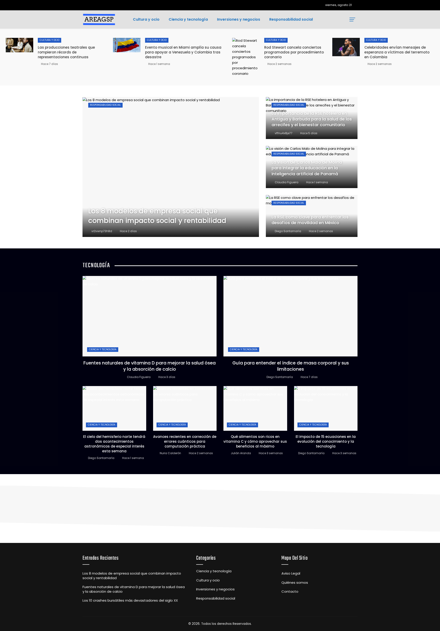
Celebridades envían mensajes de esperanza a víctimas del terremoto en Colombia (396, 52)
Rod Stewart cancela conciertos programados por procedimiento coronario (294, 52)
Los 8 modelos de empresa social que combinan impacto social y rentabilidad (131, 575)
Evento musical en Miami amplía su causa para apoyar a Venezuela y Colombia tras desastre (183, 52)
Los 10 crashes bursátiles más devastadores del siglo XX (130, 600)
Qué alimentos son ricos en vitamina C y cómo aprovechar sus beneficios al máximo (255, 441)
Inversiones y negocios (215, 589)
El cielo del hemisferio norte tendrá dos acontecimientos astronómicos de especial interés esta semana (114, 443)
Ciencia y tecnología (102, 349)
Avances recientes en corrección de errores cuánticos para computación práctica (184, 441)
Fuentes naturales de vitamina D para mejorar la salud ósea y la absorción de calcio (149, 366)
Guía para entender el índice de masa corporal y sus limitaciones (290, 366)
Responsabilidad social (105, 105)
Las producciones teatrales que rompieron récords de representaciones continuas (66, 52)
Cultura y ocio (49, 40)
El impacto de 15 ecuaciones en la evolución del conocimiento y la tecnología (326, 441)
